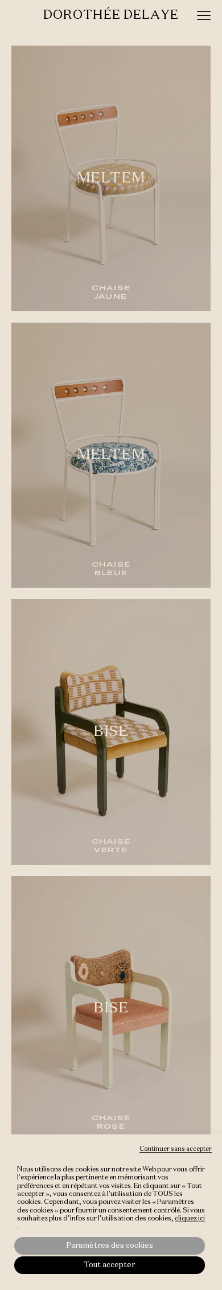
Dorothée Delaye (111, 15)
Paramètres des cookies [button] (109, 1246)
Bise (111, 732)
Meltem (111, 178)
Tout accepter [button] (109, 1265)
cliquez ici (190, 1218)
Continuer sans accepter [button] (175, 1149)
